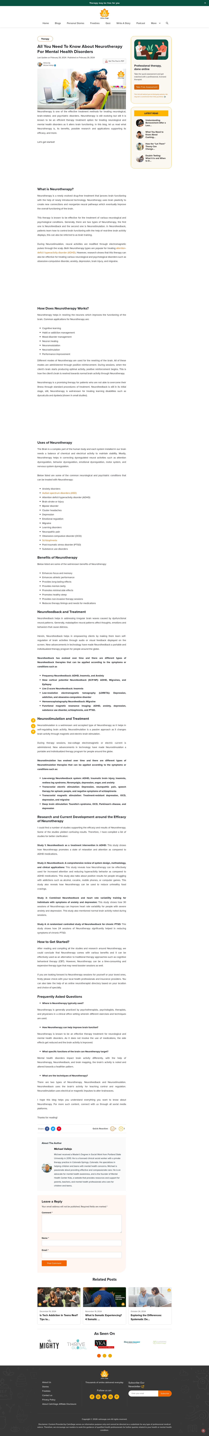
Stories (45, 1386)
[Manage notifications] (203, 1431)
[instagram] (98, 1396)
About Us (46, 1382)
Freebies (95, 23)
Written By (46, 63)
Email (45, 1250)
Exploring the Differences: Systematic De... (146, 1317)
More (154, 23)
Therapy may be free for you (104, 3)
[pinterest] (33, 732)
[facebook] (33, 720)
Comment (47, 1212)
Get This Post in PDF (116, 61)
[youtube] (110, 1396)
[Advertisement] (81, 166)
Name (45, 1238)
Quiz (108, 23)
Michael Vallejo (48, 65)
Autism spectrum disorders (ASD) (59, 493)
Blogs (58, 23)
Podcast (140, 23)
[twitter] (33, 726)
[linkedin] (55, 65)
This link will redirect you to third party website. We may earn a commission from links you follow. (151, 95)
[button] (99, 1356)
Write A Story (123, 23)
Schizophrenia (49, 540)
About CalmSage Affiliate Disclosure (59, 1404)
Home (46, 23)
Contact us (47, 1395)
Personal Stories (75, 23)
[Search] (167, 23)
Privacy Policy (48, 1399)
